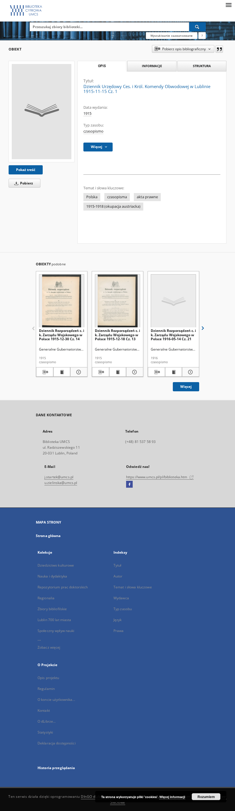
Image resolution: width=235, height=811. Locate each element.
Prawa (118, 630)
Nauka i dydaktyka (52, 576)
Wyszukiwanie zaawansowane (171, 36)
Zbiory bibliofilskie (52, 608)
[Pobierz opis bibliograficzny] (44, 372)
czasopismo (93, 131)
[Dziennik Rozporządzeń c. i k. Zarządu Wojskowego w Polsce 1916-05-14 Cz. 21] (173, 301)
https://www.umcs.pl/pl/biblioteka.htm (157, 476)
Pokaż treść (25, 169)
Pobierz (26, 183)
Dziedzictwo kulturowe (56, 565)
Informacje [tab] (152, 66)
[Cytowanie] (219, 49)
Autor (118, 576)
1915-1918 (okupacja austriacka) (113, 206)
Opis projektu (48, 677)
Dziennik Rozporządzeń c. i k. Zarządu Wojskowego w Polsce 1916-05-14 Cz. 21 (173, 334)
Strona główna (48, 535)
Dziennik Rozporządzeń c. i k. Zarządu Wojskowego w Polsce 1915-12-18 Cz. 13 (117, 334)
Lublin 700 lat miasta (54, 619)
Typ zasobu (122, 608)
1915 (87, 113)
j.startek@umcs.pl (58, 476)
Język (117, 619)
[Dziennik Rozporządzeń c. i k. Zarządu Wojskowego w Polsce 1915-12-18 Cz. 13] (117, 301)
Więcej (186, 386)
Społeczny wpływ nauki (56, 630)
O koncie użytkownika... (56, 699)
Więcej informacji (172, 797)
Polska (91, 197)
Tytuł (117, 565)
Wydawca (121, 598)
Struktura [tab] (202, 66)
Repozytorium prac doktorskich (63, 587)
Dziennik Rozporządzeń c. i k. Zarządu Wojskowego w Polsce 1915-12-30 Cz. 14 (61, 334)
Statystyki (45, 732)
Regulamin (46, 688)
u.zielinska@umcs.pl (60, 482)
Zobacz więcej (49, 647)
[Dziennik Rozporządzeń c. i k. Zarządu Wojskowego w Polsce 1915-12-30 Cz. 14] (61, 301)
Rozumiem (206, 796)
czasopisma (117, 197)
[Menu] (228, 4)
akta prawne (147, 197)
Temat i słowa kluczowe (132, 587)
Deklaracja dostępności (57, 743)
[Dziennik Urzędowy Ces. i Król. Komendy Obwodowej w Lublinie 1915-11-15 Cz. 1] (41, 111)
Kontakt (44, 710)
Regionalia (46, 598)
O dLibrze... (47, 721)
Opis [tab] (102, 66)
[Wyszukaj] (197, 26)
